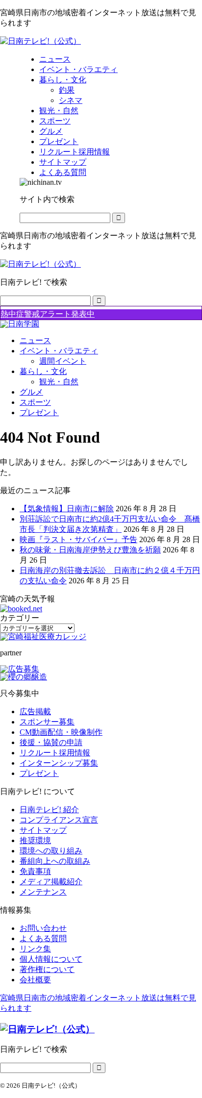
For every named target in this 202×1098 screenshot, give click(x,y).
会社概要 (35, 979)
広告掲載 (35, 711)
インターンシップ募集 (59, 763)
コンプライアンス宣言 (59, 820)
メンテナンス (43, 892)
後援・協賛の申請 (51, 742)
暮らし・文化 (43, 371)
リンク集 (35, 949)
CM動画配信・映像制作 (61, 732)
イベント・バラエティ (59, 351)
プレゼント (39, 412)
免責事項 (35, 871)
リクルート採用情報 (55, 753)
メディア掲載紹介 (51, 881)
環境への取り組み (51, 851)
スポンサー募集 (47, 722)
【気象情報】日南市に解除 (67, 508)
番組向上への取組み (55, 861)
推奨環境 (35, 840)
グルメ (31, 392)
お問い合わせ (43, 928)
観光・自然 (58, 381)
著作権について (47, 969)
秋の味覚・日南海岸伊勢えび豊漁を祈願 (90, 550)
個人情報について (51, 959)
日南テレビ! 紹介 (49, 809)
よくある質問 (43, 938)
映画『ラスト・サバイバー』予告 (78, 539)
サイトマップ (43, 830)
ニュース (35, 340)
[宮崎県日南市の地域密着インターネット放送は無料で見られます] (40, 41)
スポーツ (35, 402)
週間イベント (62, 361)
